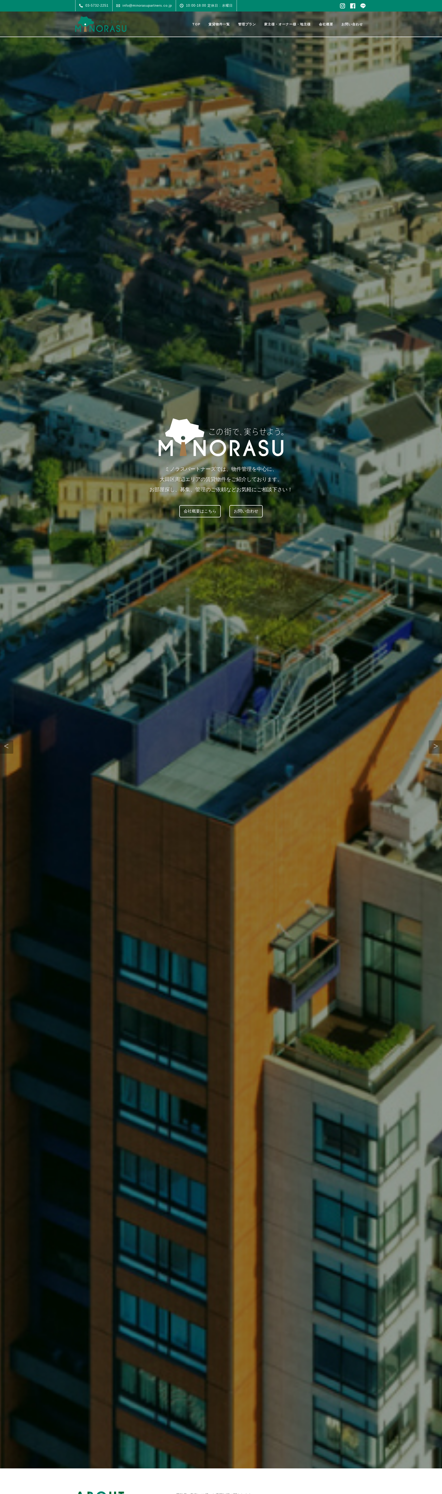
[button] (6, 747)
